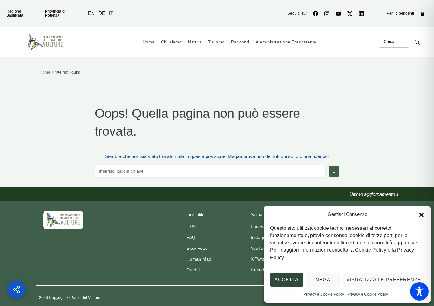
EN (91, 13)
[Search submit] (417, 42)
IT (111, 13)
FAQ (190, 237)
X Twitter (259, 259)
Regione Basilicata (14, 13)
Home (45, 72)
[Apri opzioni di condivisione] (16, 289)
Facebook (261, 226)
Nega (322, 279)
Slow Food (197, 248)
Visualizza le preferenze (383, 279)
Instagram (261, 237)
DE (101, 13)
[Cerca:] (210, 171)
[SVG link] (63, 220)
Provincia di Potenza (55, 13)
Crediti (193, 269)
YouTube (259, 248)
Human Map (198, 259)
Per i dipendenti (400, 13)
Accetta (287, 279)
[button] (421, 214)
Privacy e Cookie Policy (323, 294)
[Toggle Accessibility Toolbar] (419, 291)
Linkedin (259, 269)
